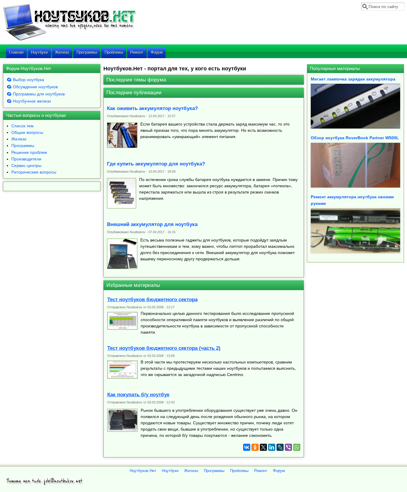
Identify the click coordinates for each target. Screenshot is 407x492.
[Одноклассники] (255, 447)
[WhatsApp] (296, 447)
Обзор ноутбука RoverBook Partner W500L (355, 137)
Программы (87, 52)
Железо (62, 52)
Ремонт (136, 52)
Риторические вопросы (33, 172)
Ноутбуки (39, 52)
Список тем (22, 125)
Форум (157, 52)
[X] (263, 447)
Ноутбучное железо (32, 101)
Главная (16, 52)
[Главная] (70, 40)
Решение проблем (29, 152)
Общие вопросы (27, 132)
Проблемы (114, 52)
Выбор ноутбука (28, 79)
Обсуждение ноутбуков (35, 86)
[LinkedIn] (271, 447)
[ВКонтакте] (246, 447)
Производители (26, 159)
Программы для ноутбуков (39, 94)
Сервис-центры (26, 165)
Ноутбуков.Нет (143, 471)
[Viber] (288, 447)
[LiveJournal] (280, 447)
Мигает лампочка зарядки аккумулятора (353, 79)
